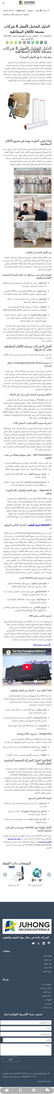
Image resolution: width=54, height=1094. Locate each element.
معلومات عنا (46, 984)
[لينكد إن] (44, 944)
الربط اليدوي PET (35, 885)
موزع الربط (47, 971)
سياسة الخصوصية (44, 1081)
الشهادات (48, 999)
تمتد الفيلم (47, 963)
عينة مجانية (47, 1007)
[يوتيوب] (33, 944)
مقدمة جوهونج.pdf (40, 644)
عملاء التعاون (46, 995)
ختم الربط (47, 959)
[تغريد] (39, 944)
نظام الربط (47, 956)
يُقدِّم (10, 1059)
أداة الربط (47, 967)
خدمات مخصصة (45, 988)
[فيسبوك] (49, 944)
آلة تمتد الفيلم (13, 885)
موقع (23, 39)
